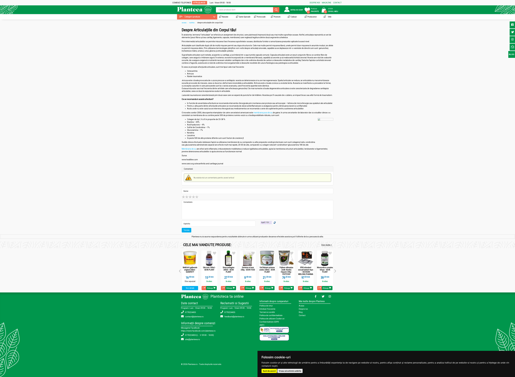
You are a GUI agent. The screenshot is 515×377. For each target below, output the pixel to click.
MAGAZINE (326, 3)
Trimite (186, 230)
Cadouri (294, 17)
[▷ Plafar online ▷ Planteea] (192, 9)
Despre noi (303, 309)
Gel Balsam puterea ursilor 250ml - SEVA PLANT (267, 269)
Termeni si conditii (267, 312)
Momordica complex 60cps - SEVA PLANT (325, 269)
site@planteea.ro (192, 339)
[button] (180, 270)
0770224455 (190, 312)
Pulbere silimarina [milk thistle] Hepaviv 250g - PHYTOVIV (286, 270)
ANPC (262, 325)
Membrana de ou (189, 149)
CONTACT (337, 3)
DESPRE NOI (315, 3)
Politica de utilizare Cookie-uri (272, 319)
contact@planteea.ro (194, 316)
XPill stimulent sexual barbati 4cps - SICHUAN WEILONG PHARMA (305, 270)
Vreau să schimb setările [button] (290, 371)
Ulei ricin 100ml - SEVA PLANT (209, 268)
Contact (302, 315)
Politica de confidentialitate (271, 315)
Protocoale (261, 17)
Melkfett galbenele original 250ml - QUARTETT (190, 269)
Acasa (301, 306)
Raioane (225, 17)
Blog (301, 312)
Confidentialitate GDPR (269, 322)
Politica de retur (266, 306)
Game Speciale (244, 17)
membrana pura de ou (262, 113)
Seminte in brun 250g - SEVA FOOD (248, 268)
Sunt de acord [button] (269, 371)
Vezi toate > (326, 244)
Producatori (312, 17)
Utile (329, 17)
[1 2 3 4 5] (257, 197)
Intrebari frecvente (267, 309)
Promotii (277, 17)
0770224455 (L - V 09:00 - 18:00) (199, 335)
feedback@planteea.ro (234, 316)
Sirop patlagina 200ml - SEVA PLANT (228, 269)
